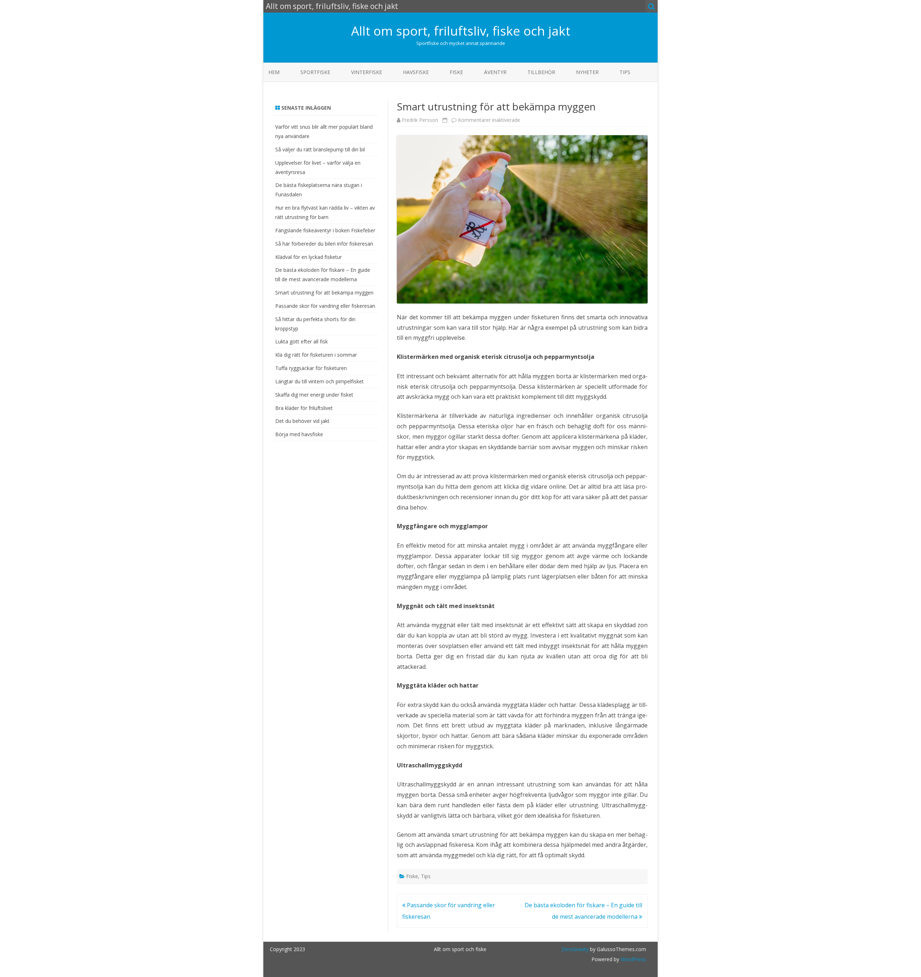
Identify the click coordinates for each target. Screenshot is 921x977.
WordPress (632, 959)
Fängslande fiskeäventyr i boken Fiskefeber (325, 230)
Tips (625, 72)
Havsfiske (416, 72)
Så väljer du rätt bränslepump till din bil (320, 149)
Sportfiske (315, 72)
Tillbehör (541, 72)
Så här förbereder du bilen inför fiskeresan (324, 243)
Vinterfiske (366, 72)
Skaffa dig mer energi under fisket (314, 394)
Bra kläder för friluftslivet (304, 408)
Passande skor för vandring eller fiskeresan (325, 305)
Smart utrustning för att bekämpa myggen (324, 292)
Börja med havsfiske (299, 434)
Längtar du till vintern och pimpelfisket (319, 381)
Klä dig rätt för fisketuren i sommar (316, 354)
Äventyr (495, 72)
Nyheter (587, 72)
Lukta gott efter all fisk (301, 341)
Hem (274, 72)
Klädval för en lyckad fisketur (308, 257)
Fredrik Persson (420, 120)
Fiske (456, 72)
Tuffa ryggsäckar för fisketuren (311, 368)
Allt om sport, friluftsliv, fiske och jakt (460, 31)
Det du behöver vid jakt (302, 420)
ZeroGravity (575, 949)
